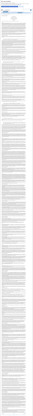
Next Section (3, 413)
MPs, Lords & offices (10, 11)
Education (23, 11)
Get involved (18, 11)
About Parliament (15, 11)
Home (2, 11)
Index (13, 413)
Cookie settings (21, 6)
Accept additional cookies (5, 6)
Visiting (21, 11)
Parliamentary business (5, 11)
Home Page (25, 413)
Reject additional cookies (13, 6)
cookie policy (19, 4)
